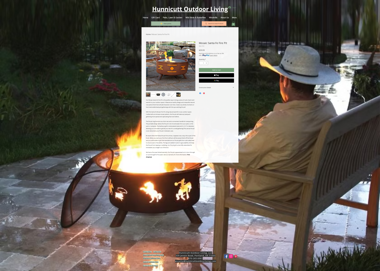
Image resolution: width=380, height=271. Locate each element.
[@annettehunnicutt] (231, 256)
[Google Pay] (216, 81)
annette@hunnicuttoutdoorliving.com (195, 261)
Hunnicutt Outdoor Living (190, 9)
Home (148, 34)
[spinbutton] (203, 63)
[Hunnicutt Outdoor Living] (226, 256)
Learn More (213, 55)
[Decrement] (200, 63)
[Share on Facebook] (200, 93)
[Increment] (206, 63)
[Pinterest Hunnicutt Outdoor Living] (236, 256)
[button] (233, 23)
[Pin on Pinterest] (204, 93)
